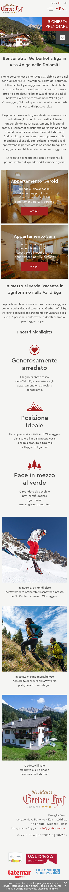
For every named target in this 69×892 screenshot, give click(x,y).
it (59, 2)
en (65, 2)
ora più (34, 211)
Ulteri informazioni (48, 889)
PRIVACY (61, 835)
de (53, 2)
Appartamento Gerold (34, 181)
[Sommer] (34, 670)
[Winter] (34, 581)
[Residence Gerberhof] (12, 9)
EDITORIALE (45, 835)
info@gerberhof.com (53, 828)
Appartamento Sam (34, 236)
